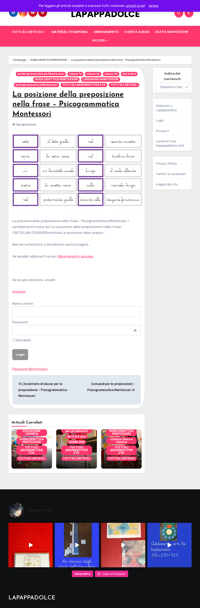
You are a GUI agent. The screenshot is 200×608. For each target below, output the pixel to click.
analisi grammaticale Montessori (40, 74)
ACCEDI (99, 40)
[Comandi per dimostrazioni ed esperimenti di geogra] (30, 545)
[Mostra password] (135, 330)
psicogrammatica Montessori (36, 85)
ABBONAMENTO (106, 32)
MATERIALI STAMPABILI (70, 32)
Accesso (18, 292)
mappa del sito (167, 184)
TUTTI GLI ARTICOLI (28, 32)
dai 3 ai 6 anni (76, 436)
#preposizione (26, 124)
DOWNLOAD (77, 442)
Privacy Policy (166, 163)
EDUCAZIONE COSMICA (32, 432)
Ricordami (23, 340)
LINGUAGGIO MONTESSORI (101, 79)
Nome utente (22, 303)
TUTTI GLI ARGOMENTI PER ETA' (84, 85)
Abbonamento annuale (75, 256)
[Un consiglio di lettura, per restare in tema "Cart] (123, 545)
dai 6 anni (129, 74)
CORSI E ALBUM (136, 32)
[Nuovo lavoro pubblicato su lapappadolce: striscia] (77, 545)
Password (20, 322)
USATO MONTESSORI (171, 32)
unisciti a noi (135, 6)
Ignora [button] (153, 6)
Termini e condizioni (171, 174)
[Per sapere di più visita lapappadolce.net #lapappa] (169, 545)
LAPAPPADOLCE (105, 14)
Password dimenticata (29, 369)
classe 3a (111, 74)
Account (162, 131)
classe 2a (93, 74)
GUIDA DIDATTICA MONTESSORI (56, 79)
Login (160, 120)
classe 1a (75, 74)
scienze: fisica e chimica (121, 441)
